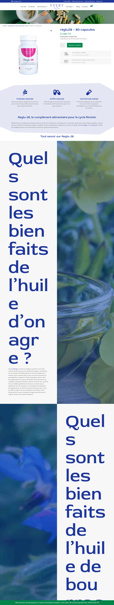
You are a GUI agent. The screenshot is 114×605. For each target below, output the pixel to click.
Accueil (23, 6)
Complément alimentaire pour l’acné (18, 26)
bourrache (94, 125)
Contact (85, 6)
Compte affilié (67, 1)
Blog (78, 6)
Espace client (99, 1)
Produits (32, 6)
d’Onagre (15, 369)
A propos (69, 6)
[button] (51, 30)
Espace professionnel (90, 1)
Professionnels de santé (77, 1)
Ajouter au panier (75, 45)
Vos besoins (41, 6)
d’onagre (84, 125)
